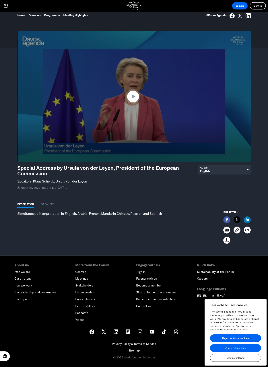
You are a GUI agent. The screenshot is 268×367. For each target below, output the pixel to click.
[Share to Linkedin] (248, 15)
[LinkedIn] (247, 219)
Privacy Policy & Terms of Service (134, 344)
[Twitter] (237, 219)
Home (21, 15)
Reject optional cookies (235, 338)
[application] (134, 96)
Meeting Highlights (75, 15)
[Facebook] (226, 219)
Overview (35, 15)
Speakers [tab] (47, 204)
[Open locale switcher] (5, 356)
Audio (204, 167)
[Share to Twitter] (240, 15)
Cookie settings (235, 357)
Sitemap (134, 350)
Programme (52, 15)
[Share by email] (226, 230)
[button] (134, 96)
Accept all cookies (235, 348)
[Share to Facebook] (232, 15)
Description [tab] (25, 204)
